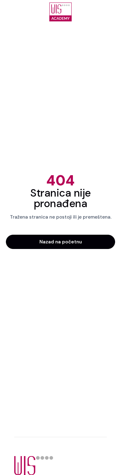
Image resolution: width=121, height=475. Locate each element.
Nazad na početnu (60, 242)
